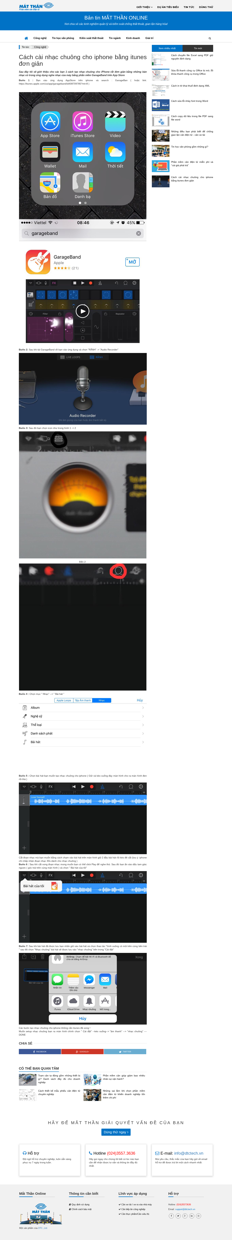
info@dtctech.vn (188, 1153)
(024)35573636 (183, 1204)
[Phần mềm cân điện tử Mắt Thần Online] (41, 1214)
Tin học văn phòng (63, 38)
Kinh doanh (133, 38)
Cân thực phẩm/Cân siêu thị (135, 1214)
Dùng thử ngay (115, 1132)
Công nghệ (40, 38)
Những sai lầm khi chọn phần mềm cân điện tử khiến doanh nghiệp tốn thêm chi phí (124, 1094)
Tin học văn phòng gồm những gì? (189, 146)
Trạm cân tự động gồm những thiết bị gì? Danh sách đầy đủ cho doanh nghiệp (59, 1079)
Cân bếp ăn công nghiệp (133, 1209)
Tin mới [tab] (198, 48)
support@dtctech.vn (185, 1209)
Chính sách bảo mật (82, 1209)
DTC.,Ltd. (43, 1228)
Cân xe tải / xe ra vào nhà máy (136, 1204)
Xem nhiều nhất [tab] (167, 48)
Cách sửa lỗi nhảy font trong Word (189, 101)
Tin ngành (115, 38)
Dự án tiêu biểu (168, 7)
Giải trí (149, 38)
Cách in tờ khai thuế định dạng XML (190, 85)
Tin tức (189, 7)
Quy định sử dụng (80, 1204)
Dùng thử (206, 7)
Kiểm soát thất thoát (91, 38)
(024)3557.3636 (121, 1153)
